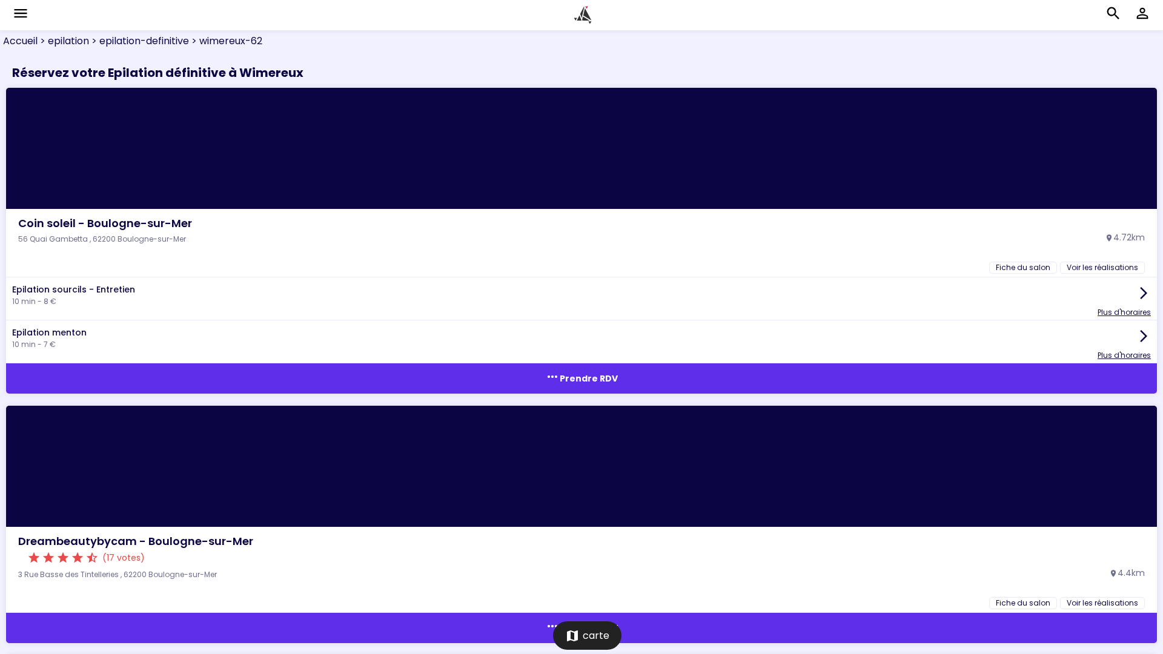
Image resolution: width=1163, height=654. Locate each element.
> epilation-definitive (139, 41)
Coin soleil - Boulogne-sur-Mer (105, 223)
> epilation (63, 41)
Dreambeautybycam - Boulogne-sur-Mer (135, 541)
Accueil (20, 41)
